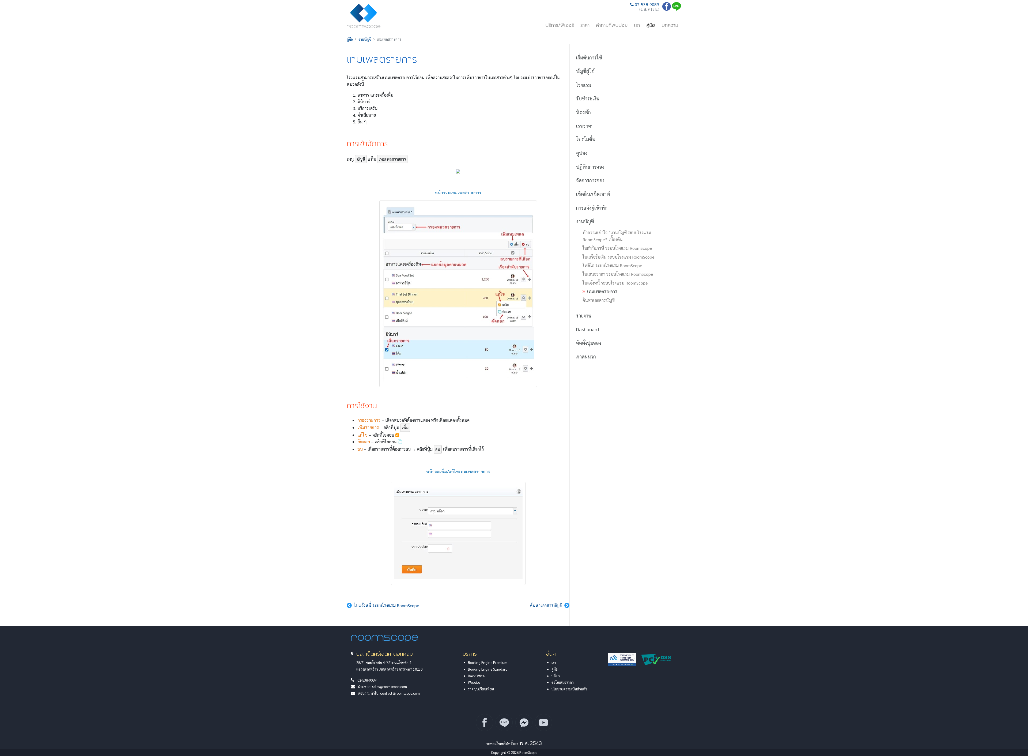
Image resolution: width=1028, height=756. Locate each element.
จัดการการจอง (590, 180)
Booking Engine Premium (487, 662)
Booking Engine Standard (488, 669)
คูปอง (581, 153)
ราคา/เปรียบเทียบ (481, 689)
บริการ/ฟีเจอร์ (559, 25)
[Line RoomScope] (676, 9)
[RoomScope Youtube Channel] (543, 722)
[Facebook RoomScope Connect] (484, 722)
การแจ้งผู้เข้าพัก (591, 208)
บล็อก (555, 676)
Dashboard (587, 329)
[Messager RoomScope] (523, 722)
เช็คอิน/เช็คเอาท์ (593, 194)
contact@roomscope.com (400, 693)
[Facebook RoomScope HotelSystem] (666, 9)
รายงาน (583, 315)
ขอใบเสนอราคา (562, 682)
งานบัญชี (364, 39)
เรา (637, 25)
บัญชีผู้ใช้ (585, 71)
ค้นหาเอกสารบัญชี (546, 605)
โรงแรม (583, 85)
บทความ (670, 25)
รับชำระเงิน (587, 98)
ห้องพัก (583, 112)
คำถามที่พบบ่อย (612, 25)
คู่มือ (650, 25)
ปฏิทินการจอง (590, 167)
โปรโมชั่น (585, 139)
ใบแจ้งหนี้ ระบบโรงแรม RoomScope (386, 605)
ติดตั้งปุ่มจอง (588, 343)
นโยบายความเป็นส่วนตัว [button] (569, 689)
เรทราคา (585, 126)
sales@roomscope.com (389, 686)
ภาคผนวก (586, 356)
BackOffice (476, 676)
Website (474, 682)
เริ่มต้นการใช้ (589, 57)
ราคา (584, 25)
